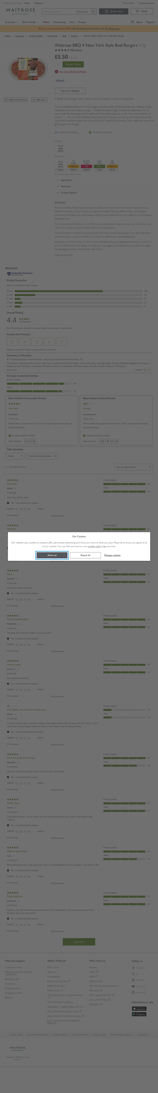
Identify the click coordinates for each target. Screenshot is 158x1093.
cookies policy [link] (94, 546)
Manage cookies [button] (112, 555)
